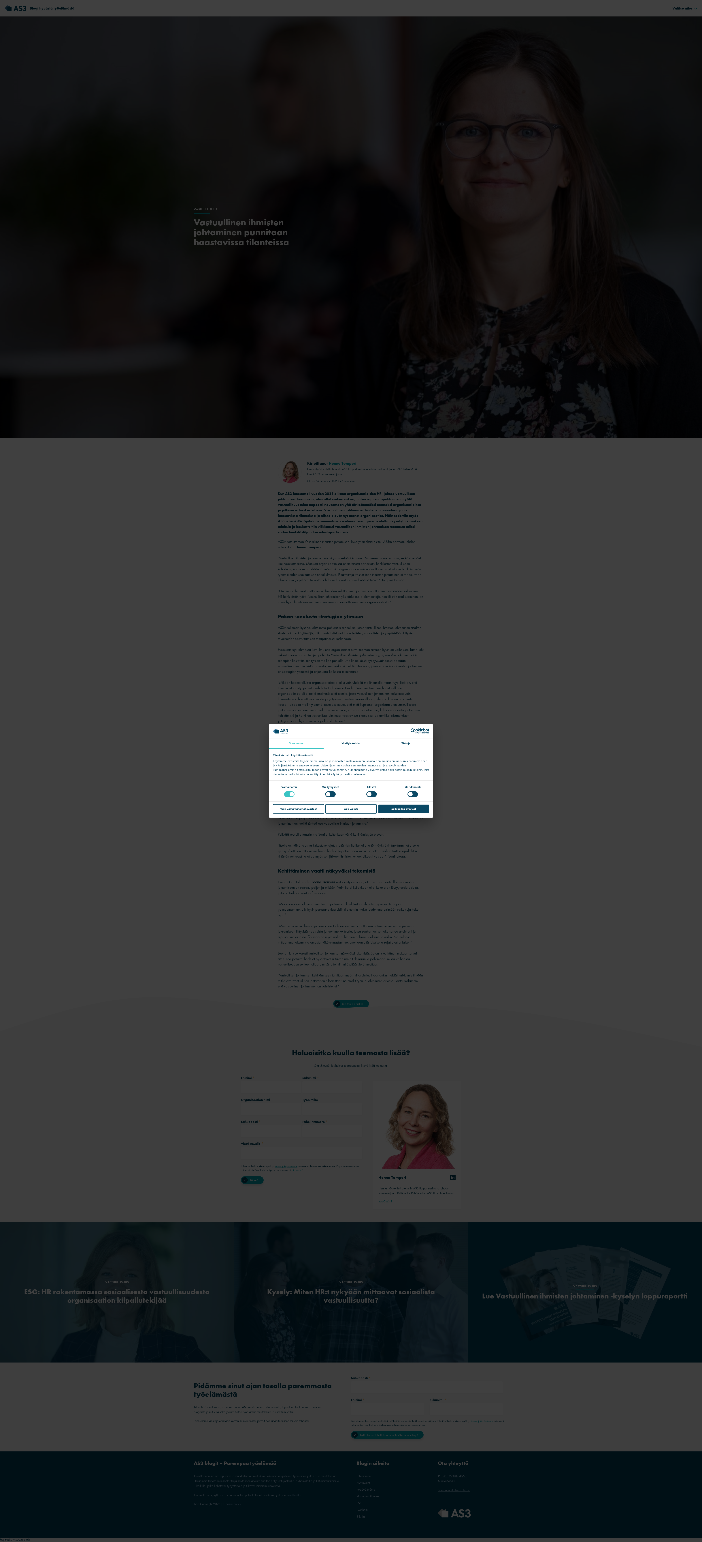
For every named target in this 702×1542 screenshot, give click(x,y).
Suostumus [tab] (296, 743)
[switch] (330, 794)
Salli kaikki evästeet (403, 809)
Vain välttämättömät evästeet (298, 809)
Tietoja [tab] (405, 743)
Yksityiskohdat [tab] (351, 743)
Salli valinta (351, 809)
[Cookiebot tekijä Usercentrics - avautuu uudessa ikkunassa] (413, 731)
